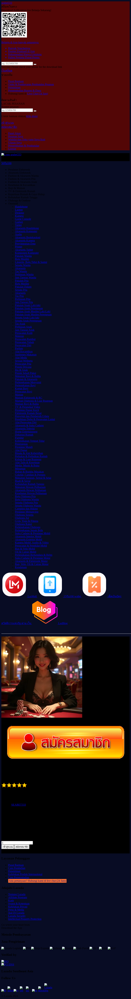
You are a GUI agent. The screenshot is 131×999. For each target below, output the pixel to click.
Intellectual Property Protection (24, 918)
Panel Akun (14, 133)
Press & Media (16, 909)
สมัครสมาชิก (9, 127)
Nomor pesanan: (10, 106)
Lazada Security (17, 915)
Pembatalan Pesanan (43, 84)
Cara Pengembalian (18, 877)
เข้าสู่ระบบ (7, 122)
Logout (12, 148)
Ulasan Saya (15, 142)
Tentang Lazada (16, 894)
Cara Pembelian (16, 868)
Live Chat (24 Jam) (37, 93)
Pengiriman (14, 87)
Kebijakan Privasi (17, 906)
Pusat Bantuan (16, 81)
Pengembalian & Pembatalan (23, 145)
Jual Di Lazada (16, 912)
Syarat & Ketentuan (19, 903)
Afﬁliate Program (17, 897)
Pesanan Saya (15, 136)
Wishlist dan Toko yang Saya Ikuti (26, 139)
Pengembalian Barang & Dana (24, 90)
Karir (11, 900)
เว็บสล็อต (6, 70)
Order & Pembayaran (20, 84)
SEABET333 (18, 804)
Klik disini (32, 116)
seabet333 (6, 2)
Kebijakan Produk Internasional (25, 874)
